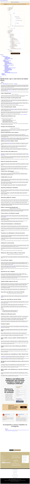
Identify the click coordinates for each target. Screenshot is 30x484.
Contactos (11, 50)
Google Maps (3, 461)
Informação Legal (15, 472)
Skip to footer (6, 0)
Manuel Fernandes (7, 414)
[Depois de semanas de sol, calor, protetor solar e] (22, 441)
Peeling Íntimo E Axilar (13, 44)
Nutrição (11, 36)
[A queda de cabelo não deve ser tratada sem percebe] (8, 446)
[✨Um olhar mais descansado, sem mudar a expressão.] (8, 434)
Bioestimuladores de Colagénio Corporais (17, 20)
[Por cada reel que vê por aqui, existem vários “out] (22, 435)
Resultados (9, 32)
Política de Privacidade (15, 469)
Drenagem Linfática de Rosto (15, 16)
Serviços (9, 10)
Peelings (12, 40)
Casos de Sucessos (25, 460)
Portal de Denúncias (15, 477)
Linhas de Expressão (10, 30)
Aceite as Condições (18, 398)
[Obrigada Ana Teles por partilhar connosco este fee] (8, 440)
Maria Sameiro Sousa (21, 414)
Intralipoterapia (13, 42)
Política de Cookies (15, 474)
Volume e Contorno (12, 35)
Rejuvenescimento (10, 31)
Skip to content (2, 0)
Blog (1, 76)
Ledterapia (12, 47)
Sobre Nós (11, 51)
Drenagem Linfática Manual (14, 45)
